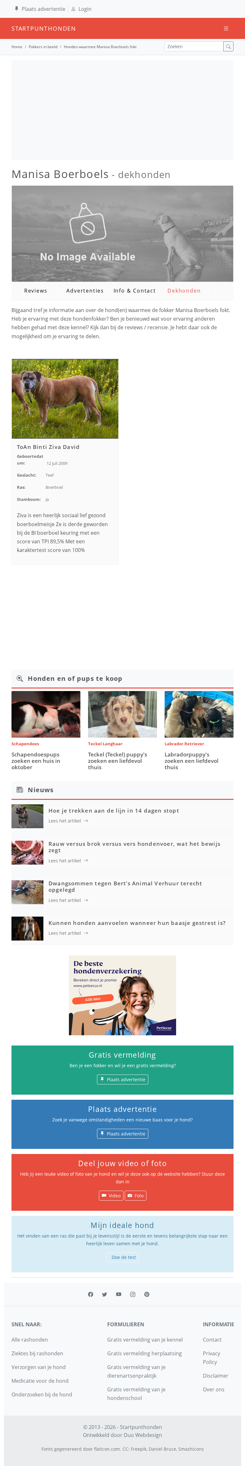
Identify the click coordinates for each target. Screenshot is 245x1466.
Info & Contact (135, 290)
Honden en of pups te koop (75, 678)
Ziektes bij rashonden (37, 1353)
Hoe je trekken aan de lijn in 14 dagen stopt (113, 810)
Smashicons (191, 1449)
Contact (212, 1339)
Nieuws (41, 789)
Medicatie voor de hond (40, 1380)
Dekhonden (184, 290)
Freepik (138, 1449)
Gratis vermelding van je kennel (145, 1339)
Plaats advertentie (43, 8)
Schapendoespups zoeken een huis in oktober (35, 761)
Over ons (214, 1389)
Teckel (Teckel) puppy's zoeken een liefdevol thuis (117, 761)
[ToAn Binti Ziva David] (65, 398)
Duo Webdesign (143, 1435)
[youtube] (118, 1294)
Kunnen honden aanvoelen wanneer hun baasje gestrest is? (137, 922)
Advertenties (85, 290)
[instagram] (132, 1294)
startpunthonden (17, 28)
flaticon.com (107, 1449)
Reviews (36, 290)
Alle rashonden (29, 1339)
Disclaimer (215, 1375)
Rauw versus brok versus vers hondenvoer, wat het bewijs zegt (134, 847)
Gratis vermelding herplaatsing (144, 1353)
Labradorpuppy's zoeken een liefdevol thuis (192, 761)
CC (125, 1449)
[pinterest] (146, 1294)
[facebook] (90, 1294)
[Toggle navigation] (226, 28)
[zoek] (228, 46)
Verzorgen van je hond (38, 1367)
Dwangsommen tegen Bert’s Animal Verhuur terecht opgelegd (125, 886)
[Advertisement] (122, 110)
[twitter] (104, 1294)
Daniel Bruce (162, 1449)
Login (85, 8)
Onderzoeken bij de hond (41, 1394)
